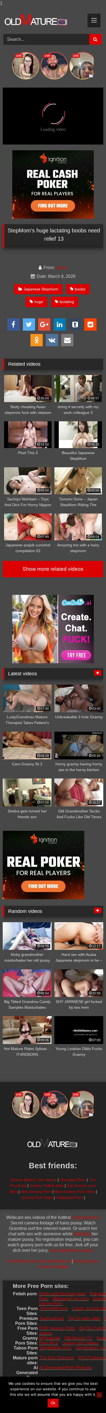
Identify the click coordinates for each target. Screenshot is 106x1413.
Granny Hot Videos (80, 1343)
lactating (67, 301)
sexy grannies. (86, 1217)
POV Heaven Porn (57, 1328)
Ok (53, 1403)
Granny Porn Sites (37, 1197)
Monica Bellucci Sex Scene (33, 1180)
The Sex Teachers (56, 1358)
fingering (82, 1234)
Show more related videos (53, 569)
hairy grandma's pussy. (71, 1250)
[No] (99, 1395)
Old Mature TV (78, 1338)
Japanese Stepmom (41, 289)
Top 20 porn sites (84, 1318)
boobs (80, 289)
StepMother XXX (55, 1348)
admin (62, 267)
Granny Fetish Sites (47, 1185)
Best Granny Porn (36, 1191)
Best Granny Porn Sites (75, 1191)
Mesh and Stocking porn (62, 1293)
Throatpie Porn (73, 1180)
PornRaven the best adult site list (39, 1261)
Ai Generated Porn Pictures (65, 1367)
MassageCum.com (70, 1298)
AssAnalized (51, 1318)
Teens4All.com (53, 1308)
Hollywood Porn (69, 1197)
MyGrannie (49, 1338)
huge (38, 301)
